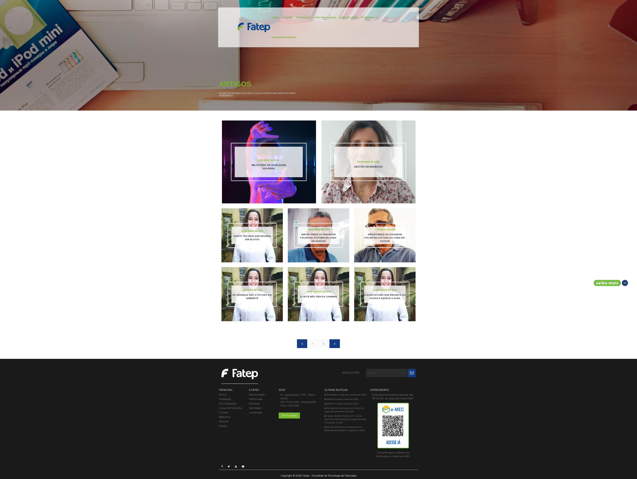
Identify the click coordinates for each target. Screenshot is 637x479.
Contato (368, 17)
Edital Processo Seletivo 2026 (342, 399)
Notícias (223, 421)
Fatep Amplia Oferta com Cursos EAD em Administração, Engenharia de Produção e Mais (345, 419)
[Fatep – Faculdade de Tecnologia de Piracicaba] (254, 27)
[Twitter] (229, 466)
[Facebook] (222, 466)
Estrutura (254, 403)
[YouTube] (236, 466)
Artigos (223, 425)
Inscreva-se (610, 283)
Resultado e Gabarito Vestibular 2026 (346, 394)
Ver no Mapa (289, 415)
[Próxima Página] (334, 343)
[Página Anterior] (302, 343)
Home (275, 17)
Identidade (255, 408)
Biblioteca (224, 417)
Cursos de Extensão (230, 408)
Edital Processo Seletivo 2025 (342, 403)
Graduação (303, 17)
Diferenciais (255, 399)
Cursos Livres (348, 17)
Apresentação (257, 394)
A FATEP (287, 17)
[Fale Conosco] (243, 466)
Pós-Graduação (325, 17)
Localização (255, 412)
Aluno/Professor (284, 37)
